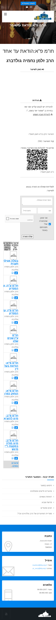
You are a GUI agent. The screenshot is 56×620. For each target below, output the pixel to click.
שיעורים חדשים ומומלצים (41, 491)
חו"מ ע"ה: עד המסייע (10, 287)
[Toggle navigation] (5, 14)
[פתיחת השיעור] (12, 273)
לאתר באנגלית (28, 3)
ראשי (29, 38)
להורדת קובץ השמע (41, 114)
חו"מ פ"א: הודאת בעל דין (11, 365)
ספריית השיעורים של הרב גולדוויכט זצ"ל (35, 513)
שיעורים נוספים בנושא (7, 245)
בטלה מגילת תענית (10, 262)
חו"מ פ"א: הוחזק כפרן (11, 392)
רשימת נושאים (46, 496)
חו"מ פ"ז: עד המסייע (10, 312)
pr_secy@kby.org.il (40, 568)
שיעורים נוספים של (14, 245)
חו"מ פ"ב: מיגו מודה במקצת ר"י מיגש (11, 445)
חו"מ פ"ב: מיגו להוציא (11, 417)
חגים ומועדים (46, 508)
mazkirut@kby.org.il (39, 565)
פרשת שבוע (47, 502)
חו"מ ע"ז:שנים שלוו (12, 338)
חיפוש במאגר (46, 485)
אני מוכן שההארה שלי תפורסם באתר (43, 224)
